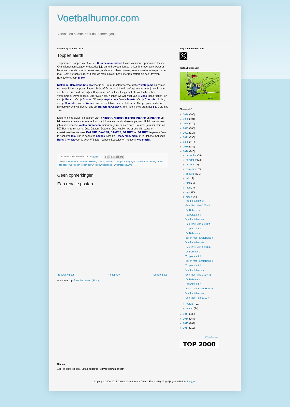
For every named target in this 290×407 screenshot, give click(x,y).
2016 (186, 318)
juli (188, 178)
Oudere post (160, 274)
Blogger (191, 381)
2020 (186, 142)
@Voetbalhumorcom (212, 337)
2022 (186, 132)
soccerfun (67, 165)
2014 (186, 327)
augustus (191, 174)
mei (188, 187)
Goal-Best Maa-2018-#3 (198, 224)
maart (189, 197)
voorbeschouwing (123, 165)
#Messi (100, 161)
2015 (186, 323)
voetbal (96, 165)
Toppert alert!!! (193, 214)
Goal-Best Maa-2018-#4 (198, 205)
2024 (186, 123)
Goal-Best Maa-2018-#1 (198, 274)
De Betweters (192, 210)
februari (190, 303)
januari (190, 308)
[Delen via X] (114, 157)
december (191, 155)
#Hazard (92, 161)
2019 (186, 146)
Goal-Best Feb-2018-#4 (198, 297)
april (188, 192)
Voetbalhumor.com (98, 17)
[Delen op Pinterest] (121, 157)
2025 (186, 119)
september (192, 169)
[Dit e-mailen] (107, 157)
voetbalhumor (107, 165)
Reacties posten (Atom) (86, 280)
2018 (186, 151)
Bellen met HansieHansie (199, 237)
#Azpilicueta (72, 161)
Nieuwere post (66, 274)
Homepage (114, 274)
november (191, 159)
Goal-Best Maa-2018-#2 (198, 247)
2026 (186, 114)
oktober (190, 164)
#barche (83, 161)
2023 (186, 128)
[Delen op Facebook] (118, 157)
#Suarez (110, 161)
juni (188, 183)
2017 (186, 314)
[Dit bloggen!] (110, 157)
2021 (186, 137)
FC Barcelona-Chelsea (144, 161)
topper (77, 165)
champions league (123, 161)
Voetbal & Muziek (194, 201)
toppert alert (86, 165)
